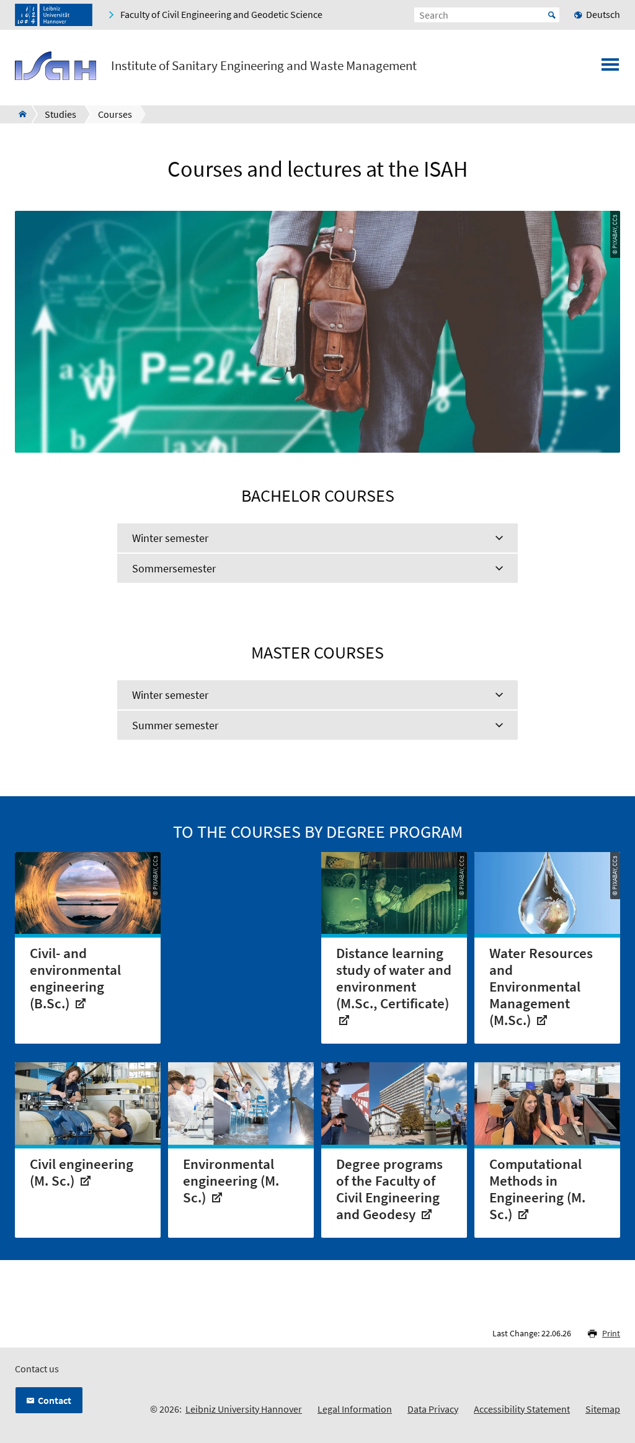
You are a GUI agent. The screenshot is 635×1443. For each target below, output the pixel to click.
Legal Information (355, 1409)
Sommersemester (174, 568)
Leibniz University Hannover (243, 1409)
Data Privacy (432, 1409)
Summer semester (175, 725)
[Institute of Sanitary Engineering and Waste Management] (18, 114)
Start (551, 14)
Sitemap (602, 1409)
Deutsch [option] (603, 14)
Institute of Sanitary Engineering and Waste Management (264, 65)
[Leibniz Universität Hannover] (53, 15)
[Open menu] (610, 68)
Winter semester (170, 538)
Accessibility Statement (522, 1409)
